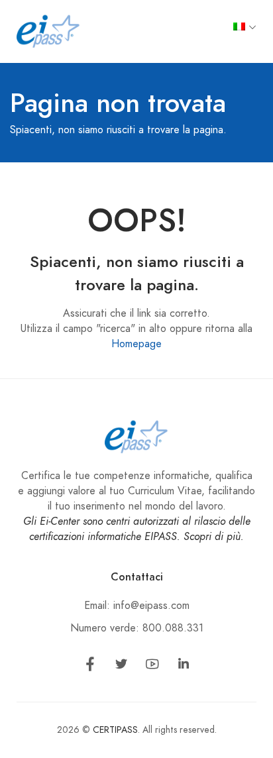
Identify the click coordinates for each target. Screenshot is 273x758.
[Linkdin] (183, 666)
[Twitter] (121, 666)
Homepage (136, 344)
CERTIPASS (115, 730)
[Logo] (48, 30)
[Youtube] (152, 666)
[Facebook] (90, 666)
